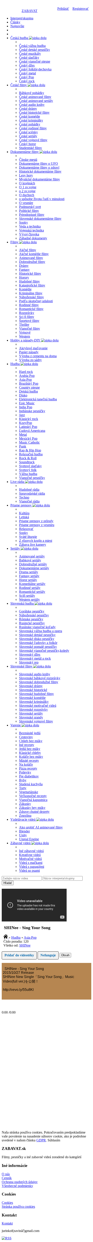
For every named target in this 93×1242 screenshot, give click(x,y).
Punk (22, 446)
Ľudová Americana (32, 430)
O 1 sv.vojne (27, 187)
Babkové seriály (30, 560)
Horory (24, 277)
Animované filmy (31, 258)
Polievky (25, 772)
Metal (23, 434)
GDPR (41, 1140)
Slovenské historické (33, 690)
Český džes (27, 65)
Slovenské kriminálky (34, 701)
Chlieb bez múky (30, 741)
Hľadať (7, 883)
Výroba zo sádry (30, 360)
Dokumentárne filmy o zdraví (39, 167)
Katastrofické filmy (32, 285)
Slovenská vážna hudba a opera (40, 631)
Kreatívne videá (30, 855)
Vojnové (24, 332)
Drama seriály (28, 572)
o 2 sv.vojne (27, 191)
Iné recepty (26, 745)
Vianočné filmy (29, 328)
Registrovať (80, 8)
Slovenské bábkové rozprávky (39, 678)
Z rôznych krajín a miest (35, 540)
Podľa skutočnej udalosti (36, 301)
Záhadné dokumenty (33, 238)
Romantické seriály (32, 592)
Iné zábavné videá (31, 851)
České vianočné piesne (34, 61)
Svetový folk (28, 470)
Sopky (23, 222)
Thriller (24, 324)
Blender (24, 831)
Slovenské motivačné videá (37, 705)
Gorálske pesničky (31, 611)
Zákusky (25, 804)
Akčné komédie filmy (34, 254)
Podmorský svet (30, 207)
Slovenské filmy (21, 666)
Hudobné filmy (29, 281)
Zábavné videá (20, 843)
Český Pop (26, 77)
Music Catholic (29, 442)
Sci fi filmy (26, 317)
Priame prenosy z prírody (36, 521)
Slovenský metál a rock (35, 658)
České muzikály (30, 53)
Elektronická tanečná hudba (38, 399)
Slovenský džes (29, 654)
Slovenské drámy (31, 686)
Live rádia (17, 482)
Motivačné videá (30, 859)
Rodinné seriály (29, 588)
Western (24, 336)
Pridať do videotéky (19, 955)
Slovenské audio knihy (34, 674)
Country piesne (29, 387)
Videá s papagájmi (31, 866)
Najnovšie (17, 26)
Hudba (15, 364)
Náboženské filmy (31, 297)
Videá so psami (29, 870)
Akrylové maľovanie (33, 348)
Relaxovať (26, 529)
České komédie (29, 116)
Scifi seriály (27, 595)
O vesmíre (26, 203)
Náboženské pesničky (34, 615)
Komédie (25, 289)
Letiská (24, 517)
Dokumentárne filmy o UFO (38, 163)
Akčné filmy (27, 250)
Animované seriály (32, 556)
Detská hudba (28, 391)
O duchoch (26, 195)
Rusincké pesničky (32, 623)
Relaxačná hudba (31, 454)
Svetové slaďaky (30, 466)
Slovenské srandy (31, 717)
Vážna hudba (28, 474)
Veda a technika (30, 226)
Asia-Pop (25, 379)
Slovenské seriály (31, 713)
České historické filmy (34, 112)
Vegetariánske (28, 792)
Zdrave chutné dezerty (34, 811)
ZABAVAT (29, 11)
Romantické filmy (31, 309)
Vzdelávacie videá (23, 819)
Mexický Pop (28, 438)
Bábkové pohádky (31, 93)
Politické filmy (29, 211)
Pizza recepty (28, 768)
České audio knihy (32, 104)
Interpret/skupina (21, 18)
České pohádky (29, 124)
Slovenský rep (28, 662)
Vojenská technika (31, 230)
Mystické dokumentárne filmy (39, 179)
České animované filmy (35, 97)
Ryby (22, 780)
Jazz (22, 415)
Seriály (15, 548)
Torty (22, 788)
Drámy (24, 266)
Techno (24, 497)
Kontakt (7, 1223)
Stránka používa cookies (18, 1206)
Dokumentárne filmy (25, 152)
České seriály (28, 136)
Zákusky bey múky (32, 808)
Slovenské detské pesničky (37, 635)
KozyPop (25, 423)
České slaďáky (29, 57)
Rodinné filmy (29, 305)
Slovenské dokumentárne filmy (40, 218)
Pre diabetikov (29, 776)
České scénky (28, 132)
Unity (23, 835)
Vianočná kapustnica (33, 800)
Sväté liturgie (28, 537)
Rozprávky (26, 313)
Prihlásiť (63, 8)
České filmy (19, 85)
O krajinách (27, 183)
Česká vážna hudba (32, 46)
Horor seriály (28, 580)
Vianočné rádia (29, 501)
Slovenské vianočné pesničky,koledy (44, 650)
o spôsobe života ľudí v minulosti (41, 199)
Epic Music (27, 403)
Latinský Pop (28, 427)
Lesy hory (26, 175)
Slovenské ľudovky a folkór (38, 643)
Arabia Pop (27, 375)
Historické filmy (30, 273)
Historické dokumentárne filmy (40, 171)
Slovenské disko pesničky (36, 639)
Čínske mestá (28, 159)
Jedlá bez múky (29, 749)
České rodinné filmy (33, 128)
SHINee (24, 945)
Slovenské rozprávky (33, 709)
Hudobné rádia (29, 489)
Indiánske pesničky (32, 411)
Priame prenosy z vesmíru (36, 525)
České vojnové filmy (33, 140)
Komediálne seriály (32, 584)
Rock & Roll (28, 458)
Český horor (27, 144)
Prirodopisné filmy (31, 214)
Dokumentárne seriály (34, 568)
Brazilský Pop (28, 383)
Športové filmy (29, 321)
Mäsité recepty (29, 760)
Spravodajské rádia (32, 493)
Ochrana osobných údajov (20, 1182)
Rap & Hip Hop (30, 450)
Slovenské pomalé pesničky (38, 646)
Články (15, 22)
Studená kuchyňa (31, 784)
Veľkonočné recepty (33, 796)
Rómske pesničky (31, 619)
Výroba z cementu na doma (38, 356)
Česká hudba (19, 38)
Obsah (65, 955)
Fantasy (24, 269)
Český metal (27, 73)
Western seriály (29, 599)
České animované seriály (36, 101)
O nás (6, 1174)
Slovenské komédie (32, 698)
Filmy (14, 242)
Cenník (7, 1178)
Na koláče (26, 764)
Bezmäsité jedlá (29, 733)
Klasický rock (28, 419)
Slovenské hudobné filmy (36, 694)
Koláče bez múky (31, 756)
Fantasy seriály (29, 576)
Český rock (27, 81)
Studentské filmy (30, 148)
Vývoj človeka (29, 234)
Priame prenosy (21, 505)
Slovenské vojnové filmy (36, 721)
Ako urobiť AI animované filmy (41, 827)
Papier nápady (28, 352)
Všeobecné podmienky (17, 1186)
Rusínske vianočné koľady (37, 627)
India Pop (25, 407)
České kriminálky (31, 120)
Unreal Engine (29, 839)
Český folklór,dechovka (35, 69)
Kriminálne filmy (30, 293)
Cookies (7, 1202)
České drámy (28, 108)
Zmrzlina (25, 815)
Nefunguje (48, 955)
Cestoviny (26, 737)
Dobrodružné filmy (32, 262)
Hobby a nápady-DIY (25, 340)
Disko (23, 395)
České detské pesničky (34, 49)
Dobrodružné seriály (33, 564)
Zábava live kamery (32, 544)
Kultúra (24, 513)
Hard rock (26, 372)
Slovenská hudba (22, 603)
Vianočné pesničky (32, 478)
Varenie (16, 725)
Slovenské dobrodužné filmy (38, 682)
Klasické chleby (30, 753)
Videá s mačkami (30, 863)
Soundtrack (27, 462)
